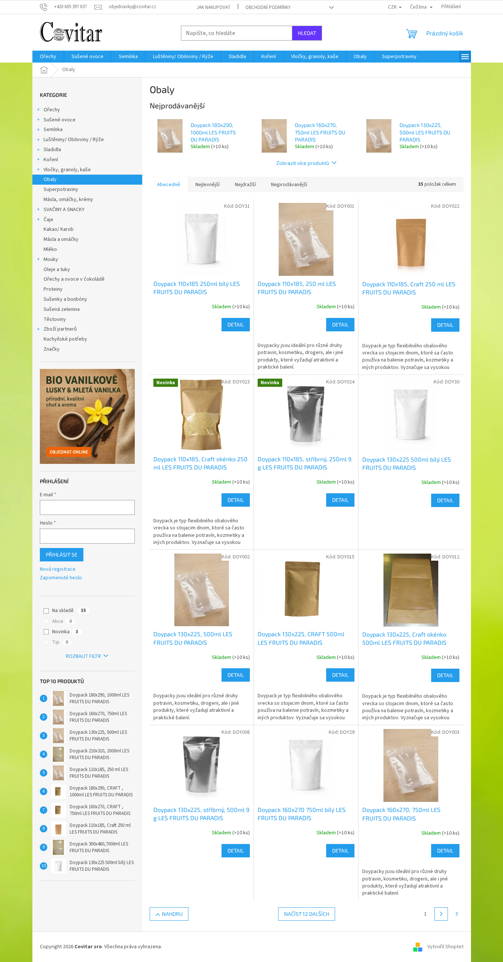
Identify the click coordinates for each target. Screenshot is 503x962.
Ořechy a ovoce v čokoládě (74, 279)
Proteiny (53, 289)
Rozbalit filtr (83, 656)
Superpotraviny (61, 189)
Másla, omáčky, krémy (68, 199)
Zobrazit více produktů (302, 163)
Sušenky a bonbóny (65, 299)
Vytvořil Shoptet (445, 946)
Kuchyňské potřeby (65, 339)
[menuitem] (48, 57)
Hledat (307, 33)
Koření (51, 159)
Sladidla (52, 149)
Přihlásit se (61, 554)
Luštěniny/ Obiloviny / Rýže (74, 139)
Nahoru (172, 914)
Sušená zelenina (62, 309)
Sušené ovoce (60, 120)
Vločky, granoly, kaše (67, 169)
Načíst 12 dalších (306, 914)
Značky (52, 349)
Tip (60, 642)
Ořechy (52, 110)
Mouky (51, 259)
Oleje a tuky (57, 269)
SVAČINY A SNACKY (64, 209)
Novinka (65, 632)
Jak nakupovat (213, 7)
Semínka (53, 129)
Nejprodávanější (289, 184)
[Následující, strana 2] (441, 914)
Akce (62, 621)
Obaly (50, 179)
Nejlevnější (207, 184)
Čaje (48, 219)
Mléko (50, 249)
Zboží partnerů (60, 329)
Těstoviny (55, 319)
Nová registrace (58, 569)
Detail (235, 324)
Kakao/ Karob (59, 229)
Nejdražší (245, 184)
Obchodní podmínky (268, 7)
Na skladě (69, 610)
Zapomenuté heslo (61, 578)
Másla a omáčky (61, 239)
